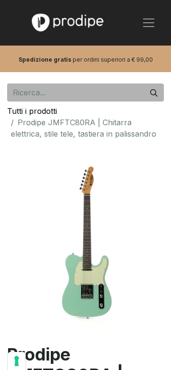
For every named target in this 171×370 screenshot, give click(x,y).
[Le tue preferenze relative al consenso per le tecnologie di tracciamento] (17, 361)
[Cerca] (154, 92)
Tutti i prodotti (32, 111)
